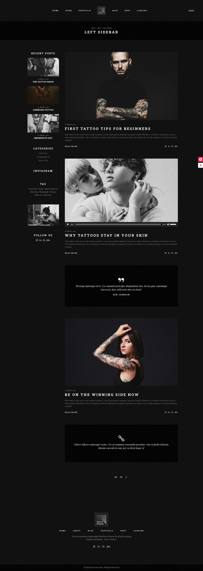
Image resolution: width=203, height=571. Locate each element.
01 (116, 477)
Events (42, 153)
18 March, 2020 (70, 124)
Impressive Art (43, 138)
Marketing (34, 192)
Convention (33, 189)
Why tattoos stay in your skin (106, 235)
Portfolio (107, 531)
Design (40, 189)
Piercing (52, 192)
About (76, 531)
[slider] (173, 224)
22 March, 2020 (43, 79)
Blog (90, 531)
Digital (47, 189)
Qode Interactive (96, 567)
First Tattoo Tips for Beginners (108, 128)
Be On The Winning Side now (102, 394)
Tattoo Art (38, 195)
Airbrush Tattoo (43, 109)
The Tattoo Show (43, 81)
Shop (123, 531)
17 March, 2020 (70, 390)
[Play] (68, 224)
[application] (121, 224)
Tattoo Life (47, 195)
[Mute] (168, 224)
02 (121, 477)
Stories (41, 161)
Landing (139, 531)
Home (62, 531)
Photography (42, 157)
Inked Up (54, 189)
